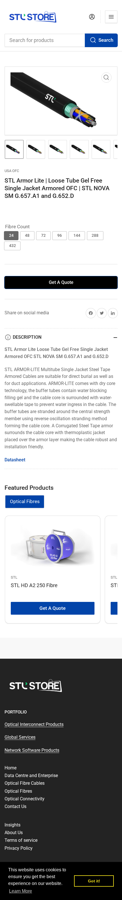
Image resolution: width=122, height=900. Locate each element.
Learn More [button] (20, 891)
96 (59, 235)
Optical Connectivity (25, 798)
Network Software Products (32, 750)
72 (43, 235)
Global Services (20, 737)
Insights (12, 825)
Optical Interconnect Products (34, 724)
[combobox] (61, 40)
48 (27, 235)
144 (76, 235)
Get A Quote (61, 282)
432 (12, 245)
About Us (14, 832)
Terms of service (21, 840)
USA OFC (12, 171)
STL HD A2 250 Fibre (34, 585)
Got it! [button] (94, 881)
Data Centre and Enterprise (31, 775)
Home (10, 768)
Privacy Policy (19, 848)
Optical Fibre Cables (25, 783)
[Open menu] (111, 17)
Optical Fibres (25, 501)
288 (95, 235)
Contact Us (15, 806)
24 (11, 235)
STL (14, 577)
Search (105, 40)
